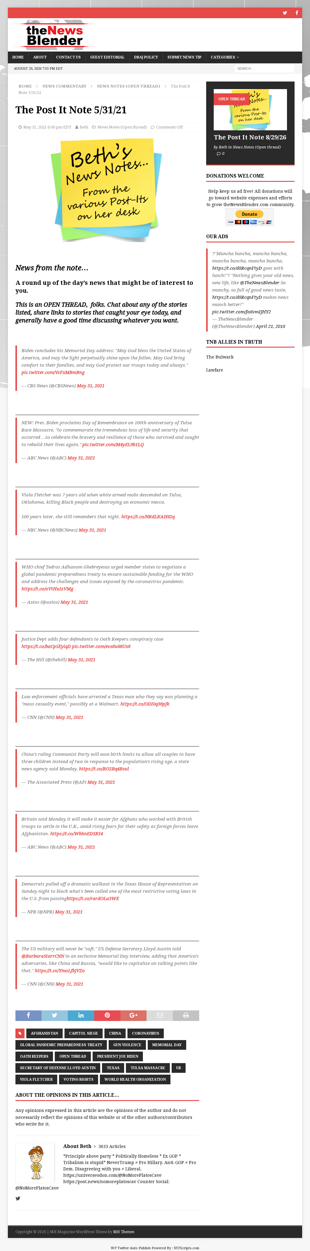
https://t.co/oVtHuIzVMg (47, 589)
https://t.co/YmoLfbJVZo (60, 970)
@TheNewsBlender (259, 282)
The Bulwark (219, 357)
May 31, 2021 (90, 386)
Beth (84, 127)
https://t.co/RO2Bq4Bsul (104, 769)
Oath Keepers (34, 1056)
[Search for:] (264, 68)
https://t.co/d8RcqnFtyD (237, 268)
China (115, 1033)
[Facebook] (297, 13)
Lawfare (214, 370)
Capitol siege (83, 1033)
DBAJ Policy (146, 57)
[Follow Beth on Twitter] (18, 1198)
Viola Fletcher (36, 1079)
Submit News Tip (184, 57)
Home (18, 57)
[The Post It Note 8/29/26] (250, 109)
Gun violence (127, 1045)
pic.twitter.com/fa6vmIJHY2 (241, 312)
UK (178, 1068)
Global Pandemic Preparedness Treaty (61, 1045)
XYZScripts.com (186, 1248)
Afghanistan (44, 1033)
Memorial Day (167, 1045)
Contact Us (68, 57)
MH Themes (123, 1232)
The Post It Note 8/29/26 (250, 137)
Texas (113, 1068)
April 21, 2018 (270, 326)
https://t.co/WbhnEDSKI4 (76, 833)
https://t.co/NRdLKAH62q (148, 516)
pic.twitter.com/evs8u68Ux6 (101, 646)
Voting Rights (79, 1079)
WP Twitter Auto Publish (131, 1248)
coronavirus (145, 1033)
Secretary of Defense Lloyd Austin (58, 1068)
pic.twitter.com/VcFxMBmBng (52, 372)
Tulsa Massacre (147, 1068)
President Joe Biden (117, 1056)
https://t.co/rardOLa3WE (93, 898)
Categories (223, 57)
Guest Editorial (107, 57)
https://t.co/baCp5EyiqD (46, 646)
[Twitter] (285, 13)
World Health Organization (135, 1079)
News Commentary (64, 86)
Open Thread (72, 1056)
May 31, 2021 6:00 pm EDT (47, 127)
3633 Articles (112, 1146)
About (40, 57)
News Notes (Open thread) (122, 127)
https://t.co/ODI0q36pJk (145, 704)
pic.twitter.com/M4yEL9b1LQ (113, 444)
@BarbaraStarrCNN (42, 956)
